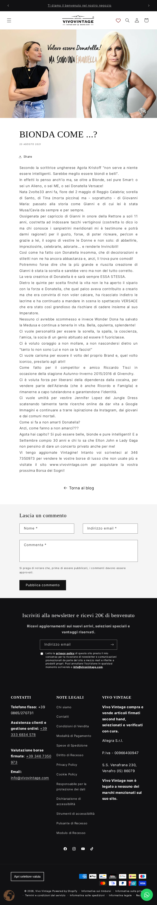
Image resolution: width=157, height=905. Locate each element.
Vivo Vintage (43, 891)
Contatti (62, 716)
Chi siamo (64, 707)
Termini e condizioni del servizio (45, 895)
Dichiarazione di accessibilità (68, 801)
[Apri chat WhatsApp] (147, 895)
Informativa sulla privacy (130, 891)
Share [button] (28, 156)
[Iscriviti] (112, 645)
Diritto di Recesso (69, 755)
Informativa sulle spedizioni (87, 895)
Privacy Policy (66, 765)
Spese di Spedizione (72, 745)
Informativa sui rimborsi (96, 891)
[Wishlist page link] (118, 20)
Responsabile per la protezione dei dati (71, 786)
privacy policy (65, 653)
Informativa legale (120, 895)
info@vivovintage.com (88, 667)
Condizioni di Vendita (72, 726)
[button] (9, 20)
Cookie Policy (66, 774)
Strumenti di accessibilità (75, 814)
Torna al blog (81, 488)
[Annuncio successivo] (148, 5)
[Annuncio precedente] (8, 5)
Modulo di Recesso (71, 833)
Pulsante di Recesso (71, 823)
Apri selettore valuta (27, 876)
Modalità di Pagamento (73, 736)
